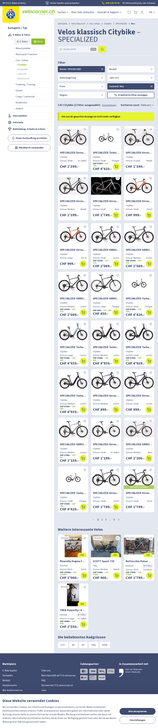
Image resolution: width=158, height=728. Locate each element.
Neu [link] (133, 23)
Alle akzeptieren (137, 711)
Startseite (62, 23)
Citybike (108, 23)
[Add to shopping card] (116, 166)
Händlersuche (9, 685)
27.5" (63, 645)
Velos (40, 41)
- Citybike (21, 64)
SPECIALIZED (121, 23)
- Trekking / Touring (24, 84)
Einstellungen (137, 720)
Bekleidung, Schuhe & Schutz (29, 129)
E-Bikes (24, 41)
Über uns (46, 670)
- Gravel (18, 90)
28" (73, 645)
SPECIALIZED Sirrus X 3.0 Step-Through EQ (73, 153)
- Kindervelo (20, 102)
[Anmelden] (142, 12)
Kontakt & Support (108, 12)
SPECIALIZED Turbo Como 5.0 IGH (106, 153)
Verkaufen (7, 675)
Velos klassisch (78, 23)
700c (93, 645)
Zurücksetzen (109, 105)
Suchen (61, 12)
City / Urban (94, 23)
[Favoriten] (129, 12)
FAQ (43, 680)
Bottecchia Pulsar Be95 (139, 561)
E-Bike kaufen (9, 670)
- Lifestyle (21, 74)
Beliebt (6, 680)
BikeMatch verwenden (31, 147)
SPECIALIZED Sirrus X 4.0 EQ (106, 201)
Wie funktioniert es (12, 690)
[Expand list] (102, 69)
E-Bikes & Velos (21, 35)
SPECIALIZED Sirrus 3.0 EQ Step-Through (106, 444)
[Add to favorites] (85, 129)
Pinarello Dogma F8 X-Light (73, 561)
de (150, 12)
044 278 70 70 (112, 3)
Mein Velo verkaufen (82, 12)
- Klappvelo (22, 69)
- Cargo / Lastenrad (24, 96)
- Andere (18, 108)
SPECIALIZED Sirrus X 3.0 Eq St (139, 153)
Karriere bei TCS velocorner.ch (57, 685)
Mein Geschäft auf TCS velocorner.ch (60, 675)
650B (104, 645)
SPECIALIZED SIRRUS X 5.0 (106, 250)
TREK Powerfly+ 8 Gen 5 (73, 610)
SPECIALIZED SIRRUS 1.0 (106, 298)
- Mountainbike (22, 48)
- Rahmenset (23, 78)
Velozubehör (20, 116)
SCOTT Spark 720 (103, 561)
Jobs (43, 690)
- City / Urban (21, 60)
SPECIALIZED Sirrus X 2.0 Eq (139, 201)
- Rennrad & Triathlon (25, 54)
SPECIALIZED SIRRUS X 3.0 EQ (73, 444)
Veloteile (18, 122)
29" (83, 645)
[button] (118, 519)
